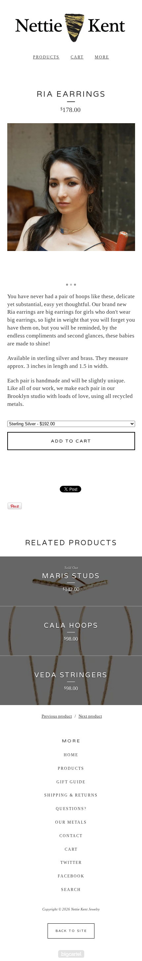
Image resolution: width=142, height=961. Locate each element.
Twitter (71, 862)
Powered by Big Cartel (71, 954)
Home (71, 755)
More (102, 57)
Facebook (71, 876)
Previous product (57, 716)
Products (46, 57)
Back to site (71, 931)
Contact (71, 836)
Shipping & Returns (71, 795)
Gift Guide (71, 782)
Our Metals (71, 822)
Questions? (71, 808)
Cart (77, 57)
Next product (90, 716)
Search (71, 889)
